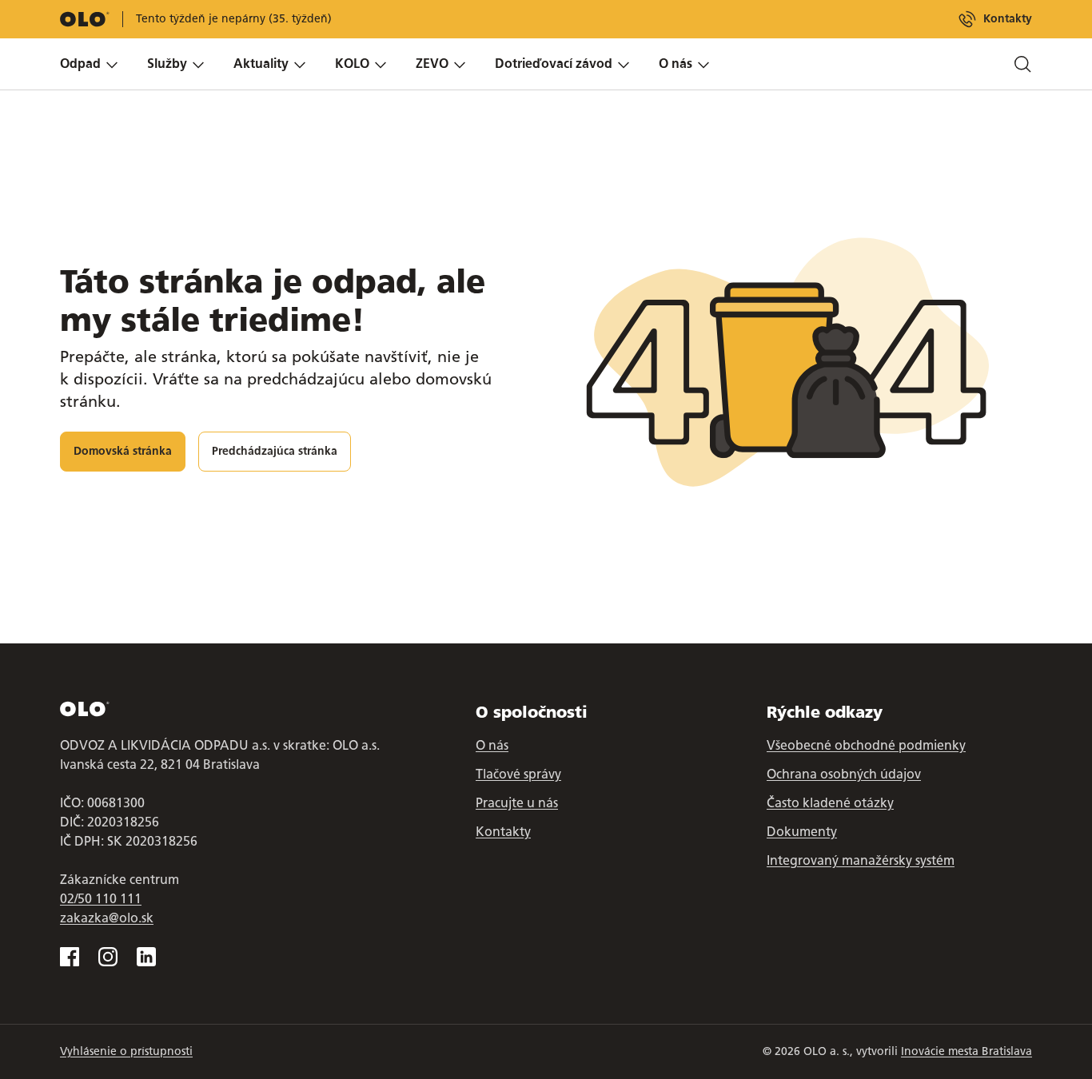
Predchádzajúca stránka (274, 451)
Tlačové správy (518, 774)
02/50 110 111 (100, 898)
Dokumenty (802, 831)
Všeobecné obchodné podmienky (866, 745)
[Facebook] (70, 957)
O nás (492, 745)
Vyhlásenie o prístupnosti (126, 1051)
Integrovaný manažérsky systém (861, 860)
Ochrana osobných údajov (844, 774)
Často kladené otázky (830, 802)
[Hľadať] (1022, 64)
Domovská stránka (123, 451)
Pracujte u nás (517, 802)
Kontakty (1007, 19)
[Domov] (84, 19)
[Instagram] (108, 957)
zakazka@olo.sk (106, 918)
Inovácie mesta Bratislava (966, 1051)
